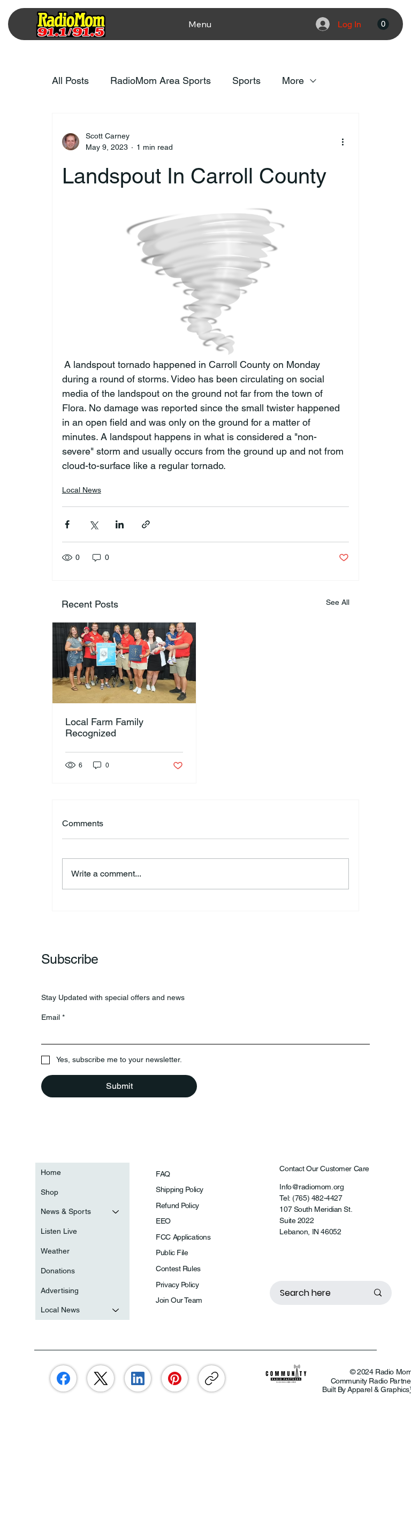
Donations (58, 1270)
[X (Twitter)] (101, 1378)
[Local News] (116, 1310)
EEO (163, 1221)
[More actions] (342, 141)
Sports (246, 80)
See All (337, 602)
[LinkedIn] (138, 1378)
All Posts (70, 80)
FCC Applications (183, 1237)
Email (53, 1017)
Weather (55, 1251)
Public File (172, 1252)
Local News (81, 490)
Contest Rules (178, 1268)
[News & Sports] (116, 1211)
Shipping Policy (179, 1189)
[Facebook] (63, 1378)
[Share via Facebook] (67, 524)
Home (51, 1172)
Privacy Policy (177, 1284)
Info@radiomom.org (311, 1186)
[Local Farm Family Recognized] (124, 663)
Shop (49, 1192)
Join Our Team (179, 1300)
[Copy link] (212, 1378)
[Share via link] (146, 524)
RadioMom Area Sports (160, 80)
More (293, 80)
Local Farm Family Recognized (104, 727)
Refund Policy (177, 1205)
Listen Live (59, 1231)
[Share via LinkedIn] (120, 524)
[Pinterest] (175, 1378)
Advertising (60, 1290)
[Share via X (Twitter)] (93, 524)
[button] (383, 24)
